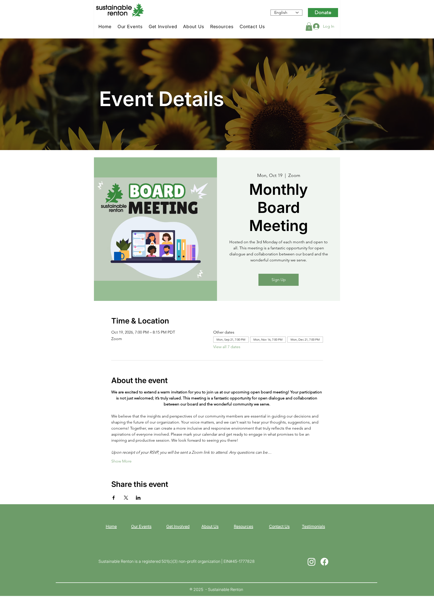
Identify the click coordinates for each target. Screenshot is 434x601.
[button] (308, 26)
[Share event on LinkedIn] (138, 498)
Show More (121, 461)
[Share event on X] (126, 498)
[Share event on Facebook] (113, 498)
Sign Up (279, 279)
